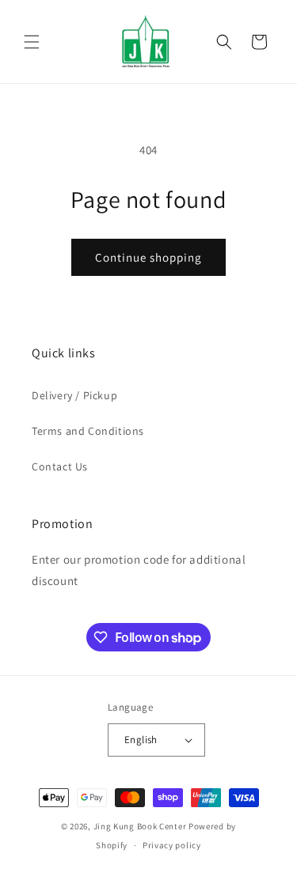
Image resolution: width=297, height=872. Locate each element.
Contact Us (60, 466)
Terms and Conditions (88, 431)
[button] (31, 42)
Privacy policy (172, 845)
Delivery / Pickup (74, 395)
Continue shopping (148, 257)
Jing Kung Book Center (140, 826)
